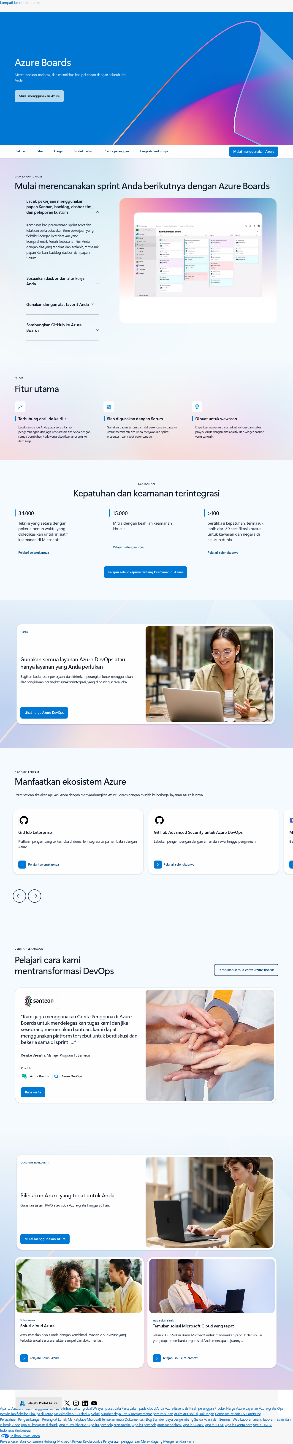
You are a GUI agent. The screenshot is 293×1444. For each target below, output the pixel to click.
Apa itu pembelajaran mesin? (109, 1424)
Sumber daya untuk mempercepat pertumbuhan (137, 1413)
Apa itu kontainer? (238, 1424)
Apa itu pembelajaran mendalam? (157, 1424)
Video (15, 1424)
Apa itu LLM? (214, 1424)
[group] (213, 842)
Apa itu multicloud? (73, 1424)
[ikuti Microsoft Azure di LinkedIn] (85, 1403)
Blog (148, 1419)
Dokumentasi (135, 1419)
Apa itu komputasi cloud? (39, 1424)
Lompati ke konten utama (20, 2)
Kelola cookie (92, 1441)
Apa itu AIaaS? (193, 1424)
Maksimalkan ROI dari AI (72, 1413)
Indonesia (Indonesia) (16, 1430)
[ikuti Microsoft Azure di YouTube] (94, 1403)
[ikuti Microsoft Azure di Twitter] (67, 1403)
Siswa (198, 1419)
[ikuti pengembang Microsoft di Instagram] (76, 1403)
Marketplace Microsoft (84, 1419)
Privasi (77, 1441)
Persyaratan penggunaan (121, 1441)
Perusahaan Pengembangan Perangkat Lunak (33, 1419)
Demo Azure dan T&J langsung (238, 1413)
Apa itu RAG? (262, 1424)
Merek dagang (151, 1441)
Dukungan (206, 1413)
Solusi (95, 1413)
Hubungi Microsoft (57, 1441)
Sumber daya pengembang (173, 1419)
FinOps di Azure (41, 1413)
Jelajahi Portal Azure (42, 1403)
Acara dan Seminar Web (221, 1419)
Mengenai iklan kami (178, 1441)
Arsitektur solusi (186, 1413)
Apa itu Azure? (10, 1408)
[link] (20, 153)
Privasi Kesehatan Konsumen (21, 1441)
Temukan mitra (113, 1419)
